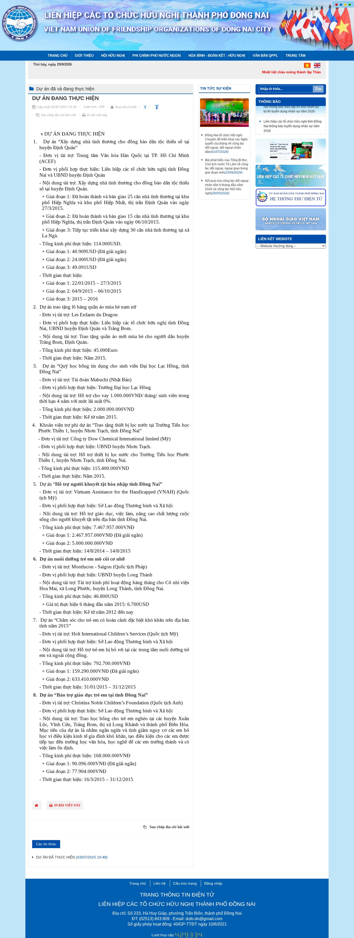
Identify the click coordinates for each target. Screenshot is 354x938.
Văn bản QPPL (265, 56)
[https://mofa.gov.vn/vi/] (291, 219)
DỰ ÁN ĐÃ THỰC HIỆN (72, 857)
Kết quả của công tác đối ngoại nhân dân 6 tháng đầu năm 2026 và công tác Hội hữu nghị (227, 187)
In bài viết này (96, 115)
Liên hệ (159, 883)
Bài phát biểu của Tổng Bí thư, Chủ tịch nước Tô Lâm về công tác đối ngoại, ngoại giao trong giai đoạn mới (226, 166)
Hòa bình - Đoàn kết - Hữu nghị (216, 56)
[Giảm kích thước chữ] (144, 107)
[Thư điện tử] (291, 198)
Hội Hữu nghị (113, 56)
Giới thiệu (84, 56)
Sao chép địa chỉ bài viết (58, 115)
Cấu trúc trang (185, 883)
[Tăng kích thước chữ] (156, 107)
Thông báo (269, 101)
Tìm (318, 89)
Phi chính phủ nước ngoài (156, 56)
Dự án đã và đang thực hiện (65, 88)
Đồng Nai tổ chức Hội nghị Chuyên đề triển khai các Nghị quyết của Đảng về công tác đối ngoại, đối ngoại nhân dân (226, 143)
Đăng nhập (213, 883)
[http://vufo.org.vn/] (291, 176)
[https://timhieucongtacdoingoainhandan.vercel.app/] (291, 151)
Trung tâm (296, 56)
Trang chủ (57, 56)
